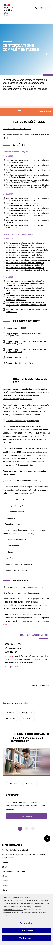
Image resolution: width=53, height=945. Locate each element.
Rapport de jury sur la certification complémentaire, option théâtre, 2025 (26, 342)
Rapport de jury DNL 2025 (16, 357)
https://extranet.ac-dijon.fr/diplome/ (17, 398)
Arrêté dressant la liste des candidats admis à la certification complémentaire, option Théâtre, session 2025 (27, 290)
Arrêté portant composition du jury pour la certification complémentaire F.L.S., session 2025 (27, 199)
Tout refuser (26, 930)
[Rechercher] (36, 8)
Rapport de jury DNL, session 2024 (19, 363)
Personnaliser (26, 923)
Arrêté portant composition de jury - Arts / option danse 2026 (28, 171)
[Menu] (47, 8)
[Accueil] (10, 10)
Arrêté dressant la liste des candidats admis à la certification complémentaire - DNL (25, 244)
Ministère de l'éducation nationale (15, 850)
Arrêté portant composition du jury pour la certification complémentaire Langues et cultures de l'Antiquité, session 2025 (27, 215)
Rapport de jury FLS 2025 (16, 328)
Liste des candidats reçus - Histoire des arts (23, 593)
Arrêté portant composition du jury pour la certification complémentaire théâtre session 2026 (27, 181)
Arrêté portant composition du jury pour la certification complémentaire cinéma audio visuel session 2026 (27, 186)
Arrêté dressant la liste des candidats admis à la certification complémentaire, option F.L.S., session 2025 (26, 304)
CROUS (5, 885)
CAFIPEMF (12, 794)
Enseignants (27, 712)
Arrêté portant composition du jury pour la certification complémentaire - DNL (27, 161)
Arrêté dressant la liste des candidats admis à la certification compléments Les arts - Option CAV (25, 263)
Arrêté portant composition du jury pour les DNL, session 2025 (25, 226)
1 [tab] (20, 829)
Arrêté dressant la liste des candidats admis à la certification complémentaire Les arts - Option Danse (27, 268)
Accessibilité (41, 8)
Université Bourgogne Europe (13, 871)
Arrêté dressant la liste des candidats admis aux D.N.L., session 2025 (28, 310)
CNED (4, 867)
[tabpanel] (26, 785)
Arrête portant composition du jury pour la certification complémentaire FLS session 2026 (27, 166)
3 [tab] (33, 828)
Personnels (10, 718)
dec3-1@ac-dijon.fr (31, 465)
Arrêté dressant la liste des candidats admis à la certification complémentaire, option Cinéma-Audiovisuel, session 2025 (25, 297)
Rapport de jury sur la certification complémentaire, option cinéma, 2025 (26, 350)
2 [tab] (26, 828)
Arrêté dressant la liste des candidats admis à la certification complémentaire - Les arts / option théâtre (27, 249)
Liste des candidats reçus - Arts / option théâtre (25, 587)
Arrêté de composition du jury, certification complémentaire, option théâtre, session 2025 (24, 204)
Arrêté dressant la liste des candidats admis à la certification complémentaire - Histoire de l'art (25, 254)
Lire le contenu (26, 816)
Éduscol (5, 880)
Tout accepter (26, 938)
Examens (10, 712)
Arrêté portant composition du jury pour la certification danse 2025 (27, 221)
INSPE (4, 890)
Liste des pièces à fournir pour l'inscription (22, 420)
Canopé (5, 862)
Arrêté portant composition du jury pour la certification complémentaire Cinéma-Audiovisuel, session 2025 (27, 209)
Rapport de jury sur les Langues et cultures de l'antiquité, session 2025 (24, 334)
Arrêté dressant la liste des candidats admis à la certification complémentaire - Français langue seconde (28, 259)
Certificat (27, 718)
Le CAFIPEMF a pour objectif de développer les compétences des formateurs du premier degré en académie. (25, 805)
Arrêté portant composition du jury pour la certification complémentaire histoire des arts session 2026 (27, 176)
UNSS (4, 876)
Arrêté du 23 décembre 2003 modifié (17, 128)
